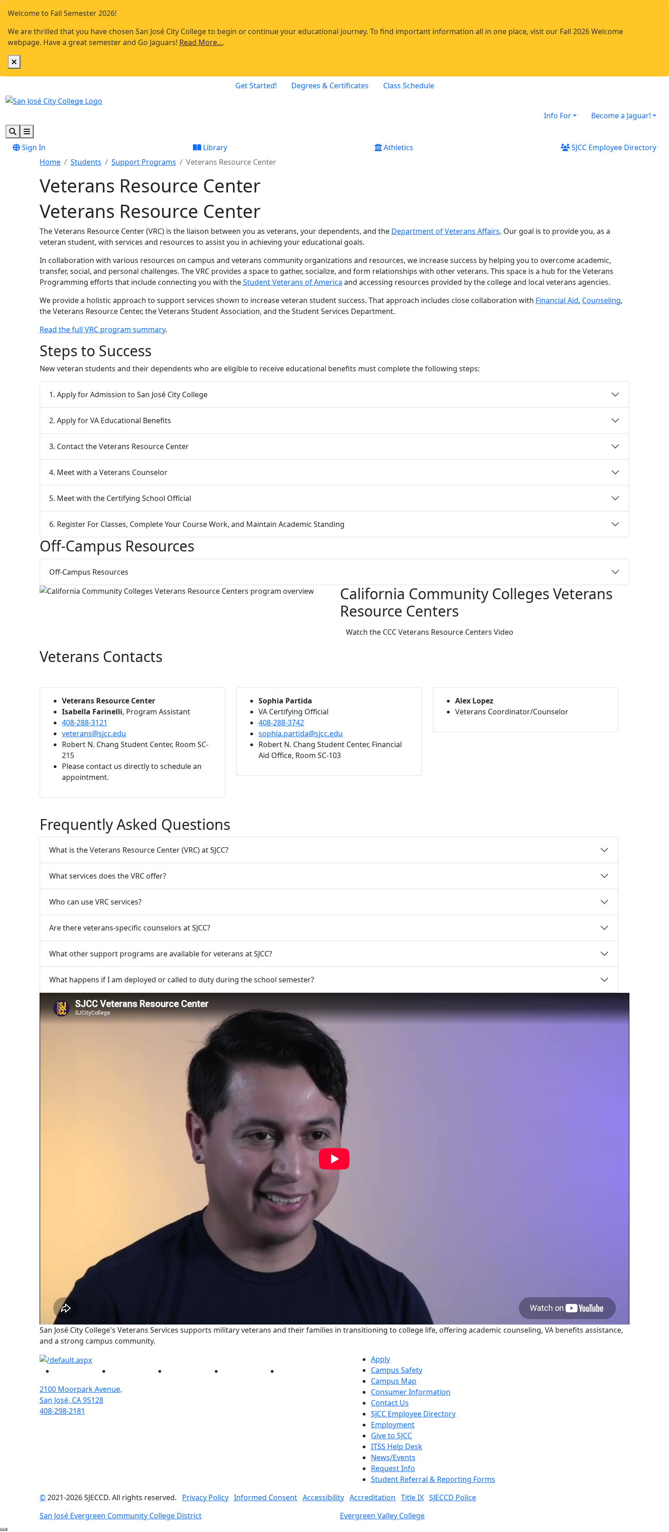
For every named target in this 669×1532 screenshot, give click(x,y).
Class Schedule (408, 86)
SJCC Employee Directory (613, 147)
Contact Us (390, 1403)
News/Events (393, 1457)
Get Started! (256, 86)
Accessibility (323, 1497)
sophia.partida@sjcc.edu (300, 733)
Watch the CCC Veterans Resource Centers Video (432, 632)
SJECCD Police (452, 1497)
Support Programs (144, 162)
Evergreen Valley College (382, 1516)
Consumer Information (411, 1392)
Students (86, 162)
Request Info (393, 1468)
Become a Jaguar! (621, 116)
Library (214, 147)
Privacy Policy (205, 1497)
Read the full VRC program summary (102, 329)
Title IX (412, 1497)
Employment (393, 1425)
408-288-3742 (281, 723)
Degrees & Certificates (330, 86)
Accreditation (372, 1497)
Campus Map (393, 1381)
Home (50, 162)
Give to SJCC (391, 1436)
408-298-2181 (62, 1411)
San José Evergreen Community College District (121, 1516)
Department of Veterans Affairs (445, 231)
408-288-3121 (84, 723)
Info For (557, 116)
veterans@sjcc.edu (94, 733)
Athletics (397, 147)
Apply (380, 1359)
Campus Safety (396, 1370)
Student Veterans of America (292, 282)
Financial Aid (557, 300)
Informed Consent (265, 1497)
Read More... (201, 42)
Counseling (601, 300)
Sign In (33, 147)
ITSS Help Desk (396, 1446)
